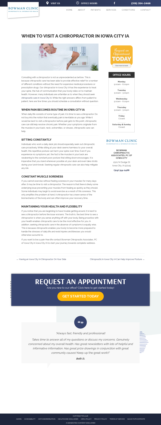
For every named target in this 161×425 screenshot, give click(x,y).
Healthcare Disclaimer (68, 419)
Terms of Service (117, 419)
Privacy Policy (100, 419)
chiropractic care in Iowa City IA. (36, 98)
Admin (19, 419)
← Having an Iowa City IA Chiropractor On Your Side (41, 259)
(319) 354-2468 (141, 3)
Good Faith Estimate (136, 419)
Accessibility (29, 419)
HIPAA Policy (86, 419)
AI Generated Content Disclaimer (80, 423)
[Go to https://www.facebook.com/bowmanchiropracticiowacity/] (114, 3)
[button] (80, 296)
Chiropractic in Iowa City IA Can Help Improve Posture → (117, 259)
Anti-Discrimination (46, 419)
